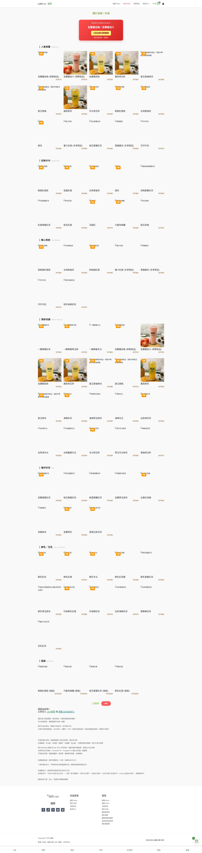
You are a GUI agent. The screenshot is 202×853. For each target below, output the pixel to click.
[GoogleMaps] (58, 810)
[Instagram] (53, 810)
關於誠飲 (105, 815)
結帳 (106, 703)
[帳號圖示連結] (163, 4)
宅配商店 (136, 4)
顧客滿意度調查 (107, 818)
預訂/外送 (126, 4)
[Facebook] (43, 810)
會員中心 (146, 4)
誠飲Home (105, 800)
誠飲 (50, 4)
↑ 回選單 (95, 703)
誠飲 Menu (116, 4)
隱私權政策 (106, 824)
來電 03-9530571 (66, 712)
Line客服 (51, 712)
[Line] (62, 810)
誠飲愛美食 (106, 812)
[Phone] (48, 810)
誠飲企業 (157, 840)
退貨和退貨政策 (107, 821)
